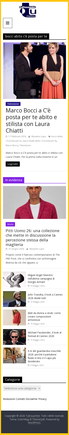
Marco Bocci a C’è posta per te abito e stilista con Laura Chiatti (31, 120)
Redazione (9, 399)
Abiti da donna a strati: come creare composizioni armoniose (44, 316)
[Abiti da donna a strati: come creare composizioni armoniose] (14, 311)
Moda (10, 224)
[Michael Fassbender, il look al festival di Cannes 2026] (14, 331)
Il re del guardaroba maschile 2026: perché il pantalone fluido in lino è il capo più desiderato (44, 356)
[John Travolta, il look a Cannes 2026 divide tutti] (14, 293)
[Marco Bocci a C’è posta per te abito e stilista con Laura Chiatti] (34, 44)
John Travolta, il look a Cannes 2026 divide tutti (45, 296)
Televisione (13, 103)
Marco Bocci (12, 145)
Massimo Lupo (39, 136)
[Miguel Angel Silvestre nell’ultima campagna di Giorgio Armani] (14, 273)
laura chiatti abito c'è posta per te (40, 140)
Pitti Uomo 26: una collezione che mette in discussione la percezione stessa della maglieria (32, 237)
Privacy (42, 399)
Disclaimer (32, 399)
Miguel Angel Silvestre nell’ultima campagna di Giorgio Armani (41, 278)
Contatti (20, 399)
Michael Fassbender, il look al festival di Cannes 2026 (44, 334)
